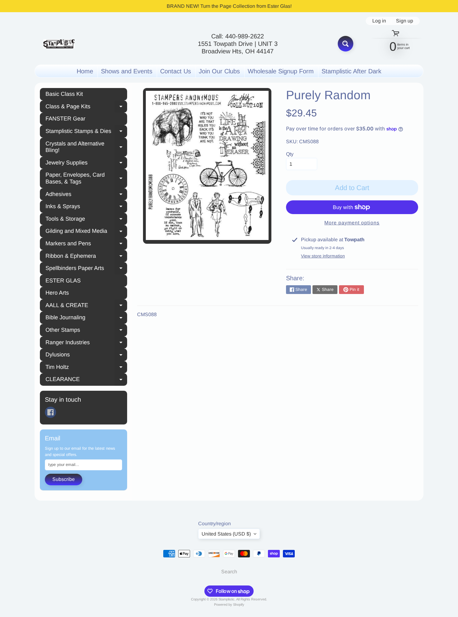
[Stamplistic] (58, 43)
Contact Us (175, 71)
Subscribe (63, 479)
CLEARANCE (86, 380)
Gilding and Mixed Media (86, 232)
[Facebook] (50, 412)
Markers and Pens (86, 244)
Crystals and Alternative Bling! (86, 147)
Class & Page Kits (86, 107)
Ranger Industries (86, 343)
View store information (323, 255)
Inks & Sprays (86, 207)
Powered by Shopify (229, 604)
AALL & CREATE (86, 306)
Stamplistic (226, 599)
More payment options (351, 222)
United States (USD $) (226, 533)
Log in (379, 20)
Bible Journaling (86, 318)
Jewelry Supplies (86, 163)
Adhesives (86, 195)
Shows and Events (126, 71)
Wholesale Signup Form (281, 71)
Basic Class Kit (64, 94)
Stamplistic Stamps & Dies (86, 132)
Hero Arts (57, 293)
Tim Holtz (86, 368)
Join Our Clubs (219, 71)
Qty (289, 154)
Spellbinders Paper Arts (86, 269)
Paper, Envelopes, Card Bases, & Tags (86, 178)
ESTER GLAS (63, 280)
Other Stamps (86, 331)
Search (229, 571)
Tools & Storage (86, 220)
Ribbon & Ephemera (86, 257)
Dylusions (86, 355)
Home (85, 71)
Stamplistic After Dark (351, 71)
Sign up (404, 20)
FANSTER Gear (65, 118)
